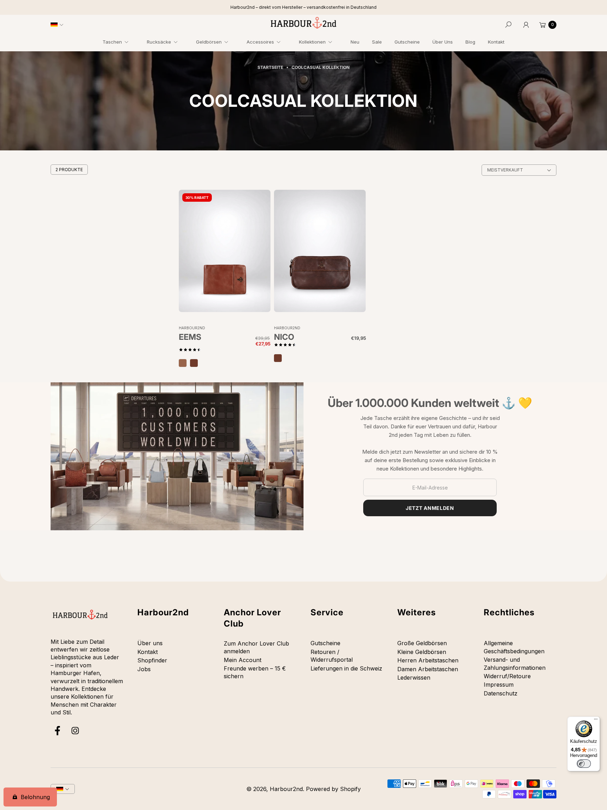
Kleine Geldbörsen (421, 651)
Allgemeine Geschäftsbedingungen (514, 647)
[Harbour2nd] (303, 23)
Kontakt (147, 651)
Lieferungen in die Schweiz (346, 668)
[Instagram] (75, 731)
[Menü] (596, 721)
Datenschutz (500, 693)
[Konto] (526, 24)
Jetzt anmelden (430, 508)
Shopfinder (152, 660)
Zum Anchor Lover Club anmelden (256, 647)
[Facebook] (58, 731)
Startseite (270, 67)
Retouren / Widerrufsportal (332, 655)
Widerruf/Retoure (507, 676)
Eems (190, 337)
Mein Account (242, 659)
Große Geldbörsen (422, 643)
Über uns (150, 643)
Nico (284, 337)
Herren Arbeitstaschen (427, 660)
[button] (118, 42)
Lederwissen (413, 677)
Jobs (144, 669)
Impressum (499, 684)
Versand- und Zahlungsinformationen (515, 663)
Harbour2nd (286, 788)
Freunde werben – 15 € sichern (255, 672)
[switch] (584, 763)
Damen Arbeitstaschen (427, 669)
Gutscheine (325, 643)
